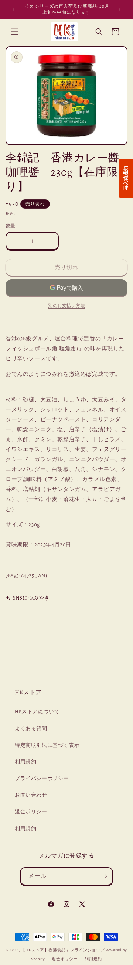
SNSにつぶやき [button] (31, 598)
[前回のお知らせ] (14, 9)
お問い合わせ (31, 795)
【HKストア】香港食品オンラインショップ (63, 950)
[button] (15, 32)
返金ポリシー (31, 811)
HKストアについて (37, 711)
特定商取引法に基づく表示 (47, 745)
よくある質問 (31, 728)
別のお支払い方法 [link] (66, 305)
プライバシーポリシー (42, 778)
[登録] (104, 876)
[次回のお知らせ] (119, 9)
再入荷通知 (126, 178)
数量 (11, 226)
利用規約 (25, 762)
